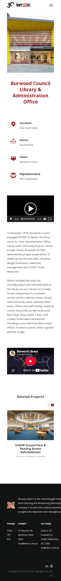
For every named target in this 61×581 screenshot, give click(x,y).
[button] (30, 209)
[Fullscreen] (49, 218)
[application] (30, 208)
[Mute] (44, 218)
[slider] (28, 219)
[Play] (11, 218)
